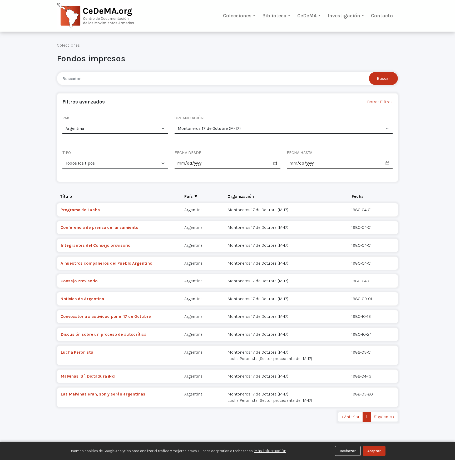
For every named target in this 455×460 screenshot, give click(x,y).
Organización (241, 196)
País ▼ (191, 196)
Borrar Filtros (380, 101)
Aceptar (374, 451)
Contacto (382, 16)
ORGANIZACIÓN (189, 117)
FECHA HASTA (299, 152)
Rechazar (348, 451)
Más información (270, 450)
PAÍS (66, 117)
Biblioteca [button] (274, 16)
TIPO (66, 152)
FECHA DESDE (188, 152)
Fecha (358, 196)
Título (66, 196)
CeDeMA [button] (307, 16)
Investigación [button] (344, 16)
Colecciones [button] (237, 16)
